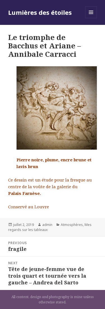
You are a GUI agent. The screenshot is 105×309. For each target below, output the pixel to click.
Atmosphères (72, 224)
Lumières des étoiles (40, 12)
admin (47, 224)
